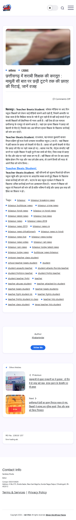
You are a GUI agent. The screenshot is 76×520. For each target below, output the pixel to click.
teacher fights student (49, 294)
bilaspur (21, 200)
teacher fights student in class (23, 299)
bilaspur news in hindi (52, 231)
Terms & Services (13, 492)
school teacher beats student (22, 262)
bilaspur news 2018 (37, 220)
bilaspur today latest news (45, 247)
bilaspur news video (18, 241)
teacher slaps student (19, 304)
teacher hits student (53, 299)
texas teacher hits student (48, 304)
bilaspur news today (42, 236)
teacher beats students (46, 288)
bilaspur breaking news (43, 200)
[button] (52, 8)
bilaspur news (15, 220)
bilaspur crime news (48, 205)
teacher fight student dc (20, 294)
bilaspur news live (17, 236)
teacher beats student (19, 288)
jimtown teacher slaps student (23, 257)
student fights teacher (49, 273)
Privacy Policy (37, 492)
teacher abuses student (20, 283)
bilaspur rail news (43, 241)
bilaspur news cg (41, 226)
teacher (38, 278)
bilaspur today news (18, 252)
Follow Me (38, 347)
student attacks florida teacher (53, 268)
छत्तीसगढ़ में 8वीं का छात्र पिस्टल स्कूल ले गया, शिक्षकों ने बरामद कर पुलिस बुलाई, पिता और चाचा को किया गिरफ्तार (49, 406)
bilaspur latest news (18, 215)
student (46, 262)
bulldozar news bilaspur (46, 252)
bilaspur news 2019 (17, 226)
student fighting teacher (20, 273)
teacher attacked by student (51, 283)
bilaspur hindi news (18, 210)
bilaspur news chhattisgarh (22, 231)
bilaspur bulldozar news (20, 205)
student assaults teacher (20, 268)
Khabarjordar (38, 337)
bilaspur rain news (17, 247)
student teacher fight (18, 278)
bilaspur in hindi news (44, 210)
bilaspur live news (43, 215)
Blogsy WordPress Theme (56, 515)
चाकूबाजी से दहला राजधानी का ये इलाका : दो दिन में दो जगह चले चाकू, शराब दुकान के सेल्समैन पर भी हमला (49, 383)
